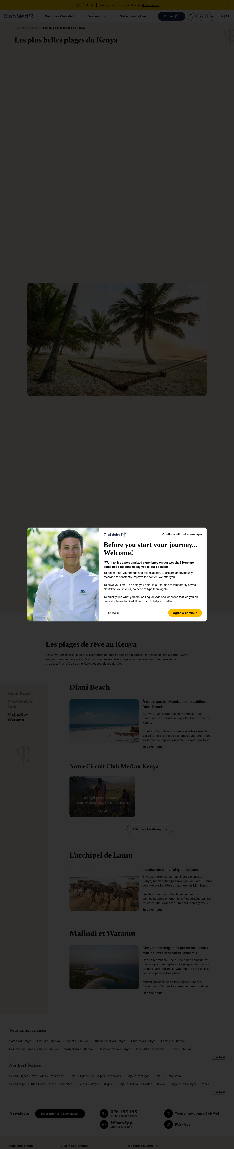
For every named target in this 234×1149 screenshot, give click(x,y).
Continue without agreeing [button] (182, 534)
